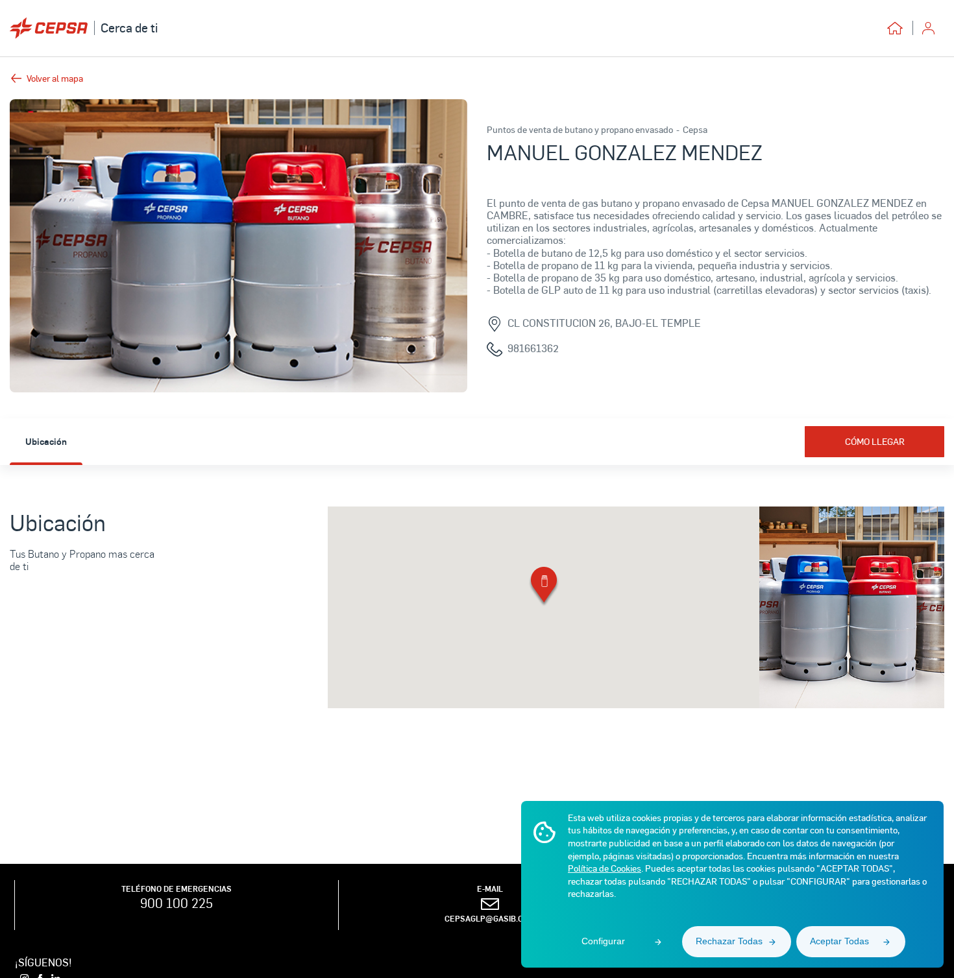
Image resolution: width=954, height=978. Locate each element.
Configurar (603, 941)
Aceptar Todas (839, 941)
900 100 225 (176, 903)
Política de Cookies (604, 868)
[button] (543, 587)
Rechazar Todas (729, 941)
